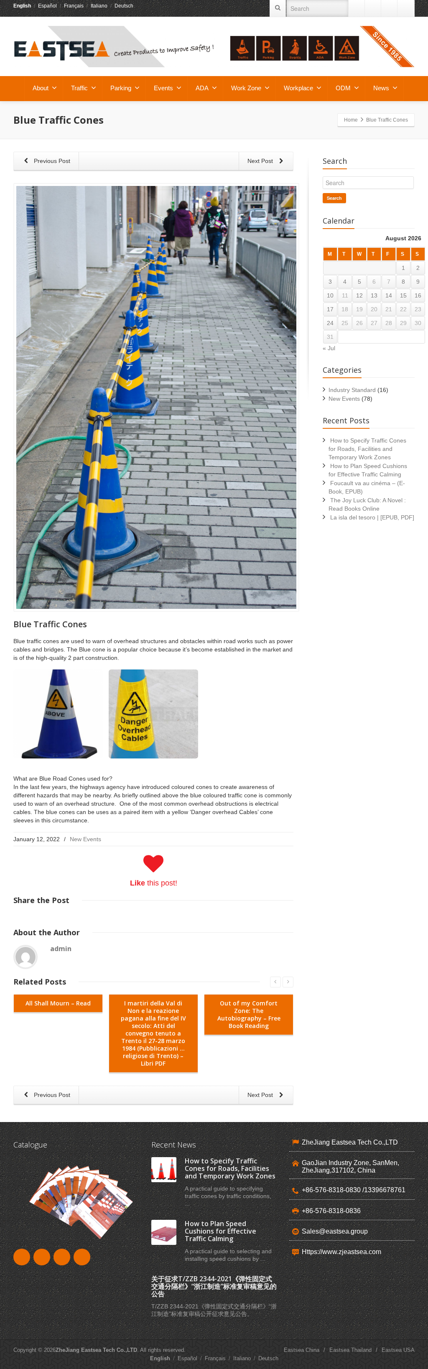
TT (389, 8)
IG (405, 8)
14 (388, 295)
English (22, 6)
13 (374, 295)
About (40, 88)
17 (330, 309)
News (381, 88)
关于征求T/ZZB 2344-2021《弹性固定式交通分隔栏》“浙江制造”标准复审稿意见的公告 (214, 1286)
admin (60, 948)
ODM (343, 88)
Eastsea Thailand (350, 1350)
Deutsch (124, 6)
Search (334, 198)
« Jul (329, 348)
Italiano (99, 6)
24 (330, 323)
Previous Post (51, 161)
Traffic (79, 88)
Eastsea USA (398, 1350)
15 (403, 295)
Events (163, 88)
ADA (202, 88)
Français (74, 6)
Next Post (261, 161)
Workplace (298, 88)
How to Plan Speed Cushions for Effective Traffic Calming (220, 1231)
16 (418, 295)
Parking (120, 88)
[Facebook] (373, 8)
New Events (85, 839)
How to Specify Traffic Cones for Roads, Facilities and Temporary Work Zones (367, 449)
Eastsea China (301, 1350)
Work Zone (246, 88)
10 (330, 295)
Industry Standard (352, 390)
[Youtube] (357, 8)
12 (359, 295)
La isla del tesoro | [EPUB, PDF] (372, 517)
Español (47, 6)
